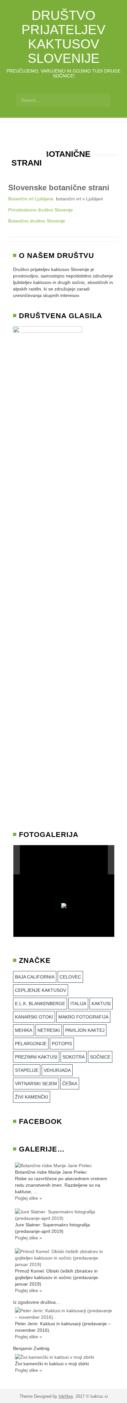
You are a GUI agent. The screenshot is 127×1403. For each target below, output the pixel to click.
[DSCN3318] (78, 860)
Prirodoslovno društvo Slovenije (40, 209)
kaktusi (101, 1003)
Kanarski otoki (34, 1016)
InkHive (66, 1396)
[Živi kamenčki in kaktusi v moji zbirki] (54, 1356)
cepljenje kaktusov (40, 990)
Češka (69, 1083)
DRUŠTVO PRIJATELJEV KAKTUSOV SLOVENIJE (63, 36)
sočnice (100, 1056)
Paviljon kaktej (85, 1030)
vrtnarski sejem (36, 1083)
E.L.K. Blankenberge (40, 1003)
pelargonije (31, 1043)
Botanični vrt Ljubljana (30, 198)
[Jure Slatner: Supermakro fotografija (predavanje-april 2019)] (63, 1214)
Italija (78, 1003)
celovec (70, 976)
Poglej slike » (28, 1198)
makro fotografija (83, 1016)
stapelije (26, 1070)
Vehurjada (57, 1070)
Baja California (34, 976)
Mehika (23, 1030)
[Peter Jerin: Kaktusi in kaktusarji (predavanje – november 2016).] (63, 1313)
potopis (62, 1043)
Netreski (48, 1030)
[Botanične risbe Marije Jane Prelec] (53, 1165)
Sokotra (74, 1056)
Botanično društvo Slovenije (36, 220)
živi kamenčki (31, 1096)
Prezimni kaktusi (36, 1056)
